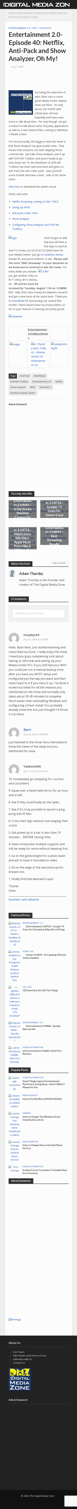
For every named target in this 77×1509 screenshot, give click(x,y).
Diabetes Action (53, 254)
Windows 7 (45, 387)
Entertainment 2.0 (19, 28)
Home (12, 13)
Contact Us (19, 1362)
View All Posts (59, 563)
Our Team (18, 1352)
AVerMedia (39, 375)
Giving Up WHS (21, 207)
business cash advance (24, 899)
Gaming (27, 1113)
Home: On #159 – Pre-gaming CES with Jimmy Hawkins (44, 956)
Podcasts (45, 28)
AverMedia (18, 300)
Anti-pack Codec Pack (25, 213)
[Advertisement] (38, 446)
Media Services (30, 1141)
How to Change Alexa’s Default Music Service (43, 1147)
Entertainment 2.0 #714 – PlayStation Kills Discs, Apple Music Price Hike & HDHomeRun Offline (23, 540)
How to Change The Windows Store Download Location (41, 1118)
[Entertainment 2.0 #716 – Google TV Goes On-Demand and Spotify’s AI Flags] (15, 934)
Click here (14, 186)
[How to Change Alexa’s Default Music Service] (15, 1150)
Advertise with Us (22, 1359)
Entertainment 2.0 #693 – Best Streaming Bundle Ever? (54, 538)
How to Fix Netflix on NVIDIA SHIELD (42, 1099)
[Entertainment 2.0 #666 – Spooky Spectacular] (15, 1031)
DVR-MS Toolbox (19, 381)
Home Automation (33, 1047)
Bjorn (27, 729)
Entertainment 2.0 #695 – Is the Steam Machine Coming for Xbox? (23, 511)
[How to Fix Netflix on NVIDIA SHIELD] (15, 1101)
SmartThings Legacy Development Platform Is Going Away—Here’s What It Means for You (44, 1084)
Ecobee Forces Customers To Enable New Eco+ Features (45, 1172)
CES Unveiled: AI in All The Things (40, 990)
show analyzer (18, 387)
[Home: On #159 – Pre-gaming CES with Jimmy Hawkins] (15, 966)
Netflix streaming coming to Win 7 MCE (35, 201)
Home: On (28, 951)
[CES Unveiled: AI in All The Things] (15, 1001)
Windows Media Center (22, 392)
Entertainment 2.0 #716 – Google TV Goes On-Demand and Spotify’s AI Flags (54, 511)
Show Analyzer (20, 219)
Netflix (59, 381)
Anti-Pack (24, 375)
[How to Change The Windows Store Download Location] (15, 1124)
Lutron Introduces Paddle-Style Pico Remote (42, 1052)
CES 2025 (27, 987)
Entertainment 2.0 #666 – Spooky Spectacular (42, 1027)
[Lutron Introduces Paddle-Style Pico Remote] (15, 1054)
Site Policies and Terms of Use (29, 1355)
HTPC (35, 28)
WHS (32, 387)
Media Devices (30, 1095)
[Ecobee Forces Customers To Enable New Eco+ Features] (15, 1168)
